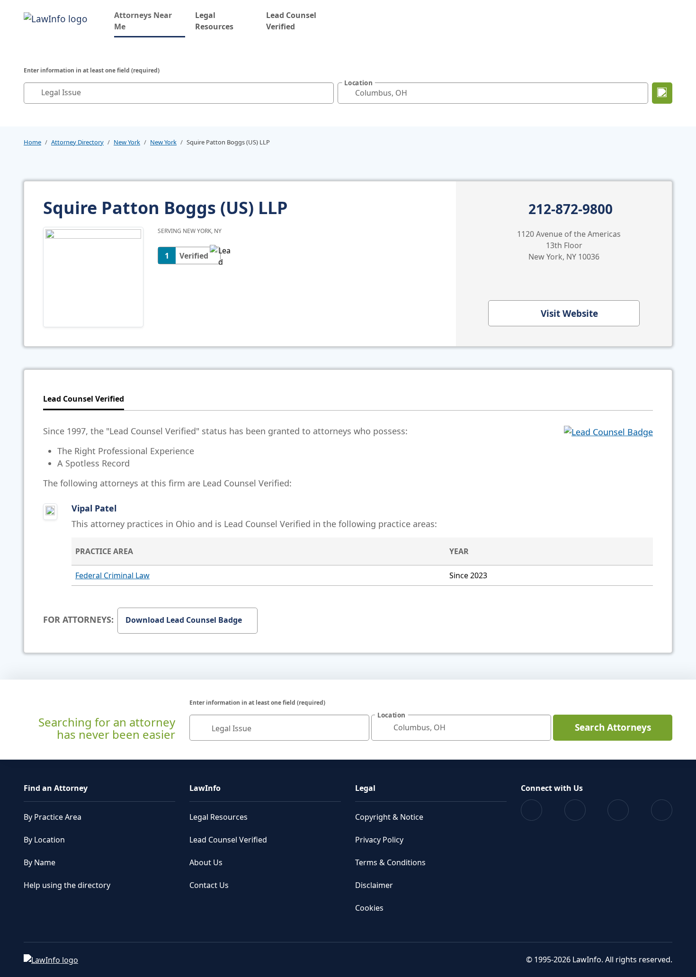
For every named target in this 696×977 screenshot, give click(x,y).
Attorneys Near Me (149, 21)
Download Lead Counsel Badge (183, 620)
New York (127, 142)
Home (32, 142)
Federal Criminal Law (112, 575)
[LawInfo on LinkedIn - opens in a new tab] (661, 810)
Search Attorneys (613, 727)
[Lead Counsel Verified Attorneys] (608, 457)
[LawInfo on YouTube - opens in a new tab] (618, 810)
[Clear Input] (324, 93)
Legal (365, 788)
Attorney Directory (77, 142)
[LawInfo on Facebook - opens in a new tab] (531, 810)
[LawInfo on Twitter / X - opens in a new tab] (575, 810)
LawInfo (205, 788)
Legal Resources (214, 21)
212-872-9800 (570, 209)
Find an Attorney (56, 788)
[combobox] (179, 93)
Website (569, 313)
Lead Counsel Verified (291, 21)
